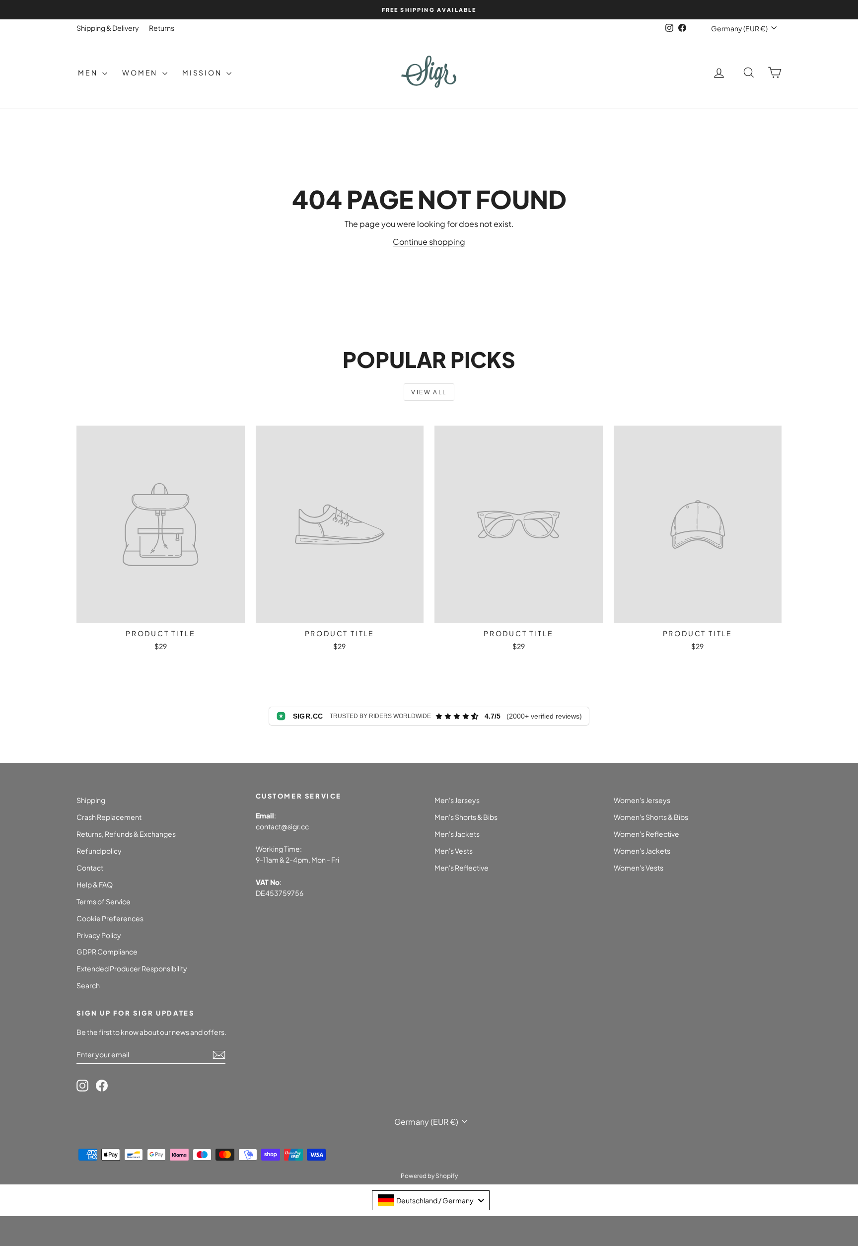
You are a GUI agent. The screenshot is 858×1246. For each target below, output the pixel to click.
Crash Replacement (109, 816)
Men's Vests (453, 850)
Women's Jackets (642, 850)
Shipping (90, 800)
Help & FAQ (94, 884)
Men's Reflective (461, 867)
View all (428, 392)
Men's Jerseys (457, 800)
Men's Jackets (457, 833)
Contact (89, 867)
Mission (203, 72)
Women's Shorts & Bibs (651, 816)
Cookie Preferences (109, 918)
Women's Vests (638, 867)
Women (141, 72)
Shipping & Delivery (107, 27)
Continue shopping (429, 241)
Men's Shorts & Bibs (466, 816)
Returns (161, 27)
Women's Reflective (646, 833)
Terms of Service (103, 901)
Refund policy (99, 850)
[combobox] (431, 1200)
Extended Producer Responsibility (131, 968)
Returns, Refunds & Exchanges (126, 833)
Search (88, 985)
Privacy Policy (98, 935)
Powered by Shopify (429, 1175)
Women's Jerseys (642, 800)
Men (89, 72)
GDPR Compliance (107, 951)
